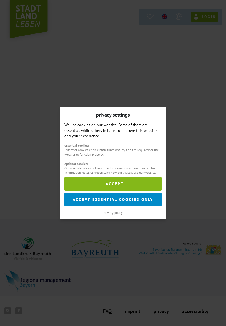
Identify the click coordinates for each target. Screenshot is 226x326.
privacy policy (113, 213)
